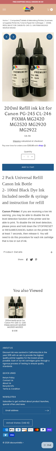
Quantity (28, 151)
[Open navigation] (4, 9)
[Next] (13, 37)
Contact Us (8, 380)
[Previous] (7, 37)
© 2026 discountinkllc (12, 442)
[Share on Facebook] (27, 260)
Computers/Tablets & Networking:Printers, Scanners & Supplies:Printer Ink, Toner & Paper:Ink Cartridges (28, 21)
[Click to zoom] (49, 37)
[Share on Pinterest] (36, 260)
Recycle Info (8, 386)
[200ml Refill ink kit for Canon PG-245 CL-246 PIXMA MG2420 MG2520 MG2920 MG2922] (15, 307)
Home (5, 20)
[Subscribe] (46, 410)
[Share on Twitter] (31, 260)
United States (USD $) (17, 423)
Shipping (17, 141)
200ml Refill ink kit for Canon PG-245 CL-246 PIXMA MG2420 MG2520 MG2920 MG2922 (15, 324)
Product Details (13, 252)
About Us (7, 383)
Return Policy (9, 377)
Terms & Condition (11, 389)
